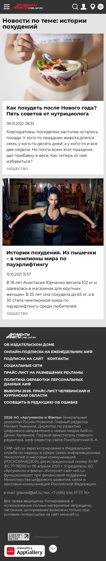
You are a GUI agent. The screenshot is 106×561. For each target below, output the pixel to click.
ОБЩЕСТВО (17, 168)
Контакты (58, 358)
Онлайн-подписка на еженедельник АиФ (48, 352)
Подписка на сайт (23, 358)
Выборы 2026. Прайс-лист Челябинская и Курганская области (47, 393)
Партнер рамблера (46, 536)
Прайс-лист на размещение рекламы (43, 372)
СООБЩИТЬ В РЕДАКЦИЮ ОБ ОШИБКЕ (41, 402)
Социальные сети (23, 365)
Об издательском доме (29, 344)
